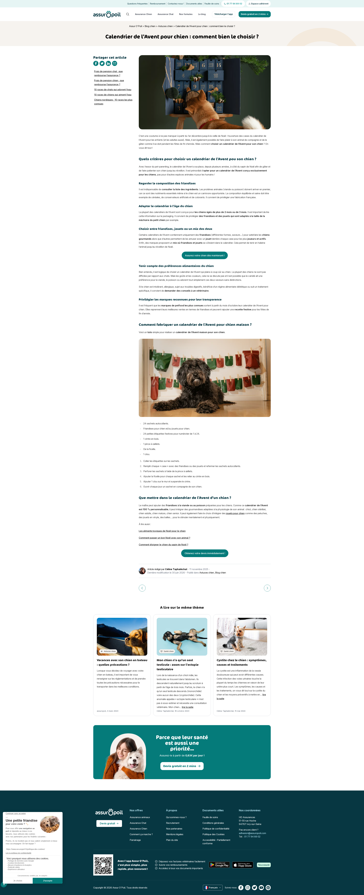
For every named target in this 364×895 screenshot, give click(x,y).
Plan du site (172, 840)
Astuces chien (165, 26)
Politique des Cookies (213, 834)
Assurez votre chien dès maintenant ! (205, 255)
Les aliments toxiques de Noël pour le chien (162, 531)
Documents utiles (194, 3)
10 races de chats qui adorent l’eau (112, 89)
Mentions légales (174, 834)
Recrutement (172, 823)
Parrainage (135, 840)
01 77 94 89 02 (252, 836)
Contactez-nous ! (176, 3)
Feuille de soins (212, 3)
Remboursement (157, 3)
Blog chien (150, 26)
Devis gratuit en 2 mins (179, 766)
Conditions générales (213, 823)
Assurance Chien (143, 14)
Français (213, 887)
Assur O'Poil (135, 26)
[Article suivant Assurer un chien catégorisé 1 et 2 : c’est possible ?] (267, 588)
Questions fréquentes (137, 3)
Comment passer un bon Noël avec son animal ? (164, 537)
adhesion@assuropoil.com (252, 833)
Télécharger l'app (223, 14)
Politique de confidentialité (215, 828)
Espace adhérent (259, 3)
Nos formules (186, 14)
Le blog (202, 14)
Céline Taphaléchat (176, 569)
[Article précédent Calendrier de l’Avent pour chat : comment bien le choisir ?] (142, 588)
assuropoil (101, 711)
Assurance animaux (140, 817)
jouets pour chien (235, 513)
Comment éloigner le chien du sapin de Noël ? (163, 544)
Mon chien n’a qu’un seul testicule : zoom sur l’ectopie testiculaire (177, 664)
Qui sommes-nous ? (176, 817)
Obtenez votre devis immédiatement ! (205, 553)
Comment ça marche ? (141, 834)
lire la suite (187, 707)
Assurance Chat (165, 14)
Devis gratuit (107, 823)
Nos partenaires (174, 828)
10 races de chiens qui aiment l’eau (112, 94)
